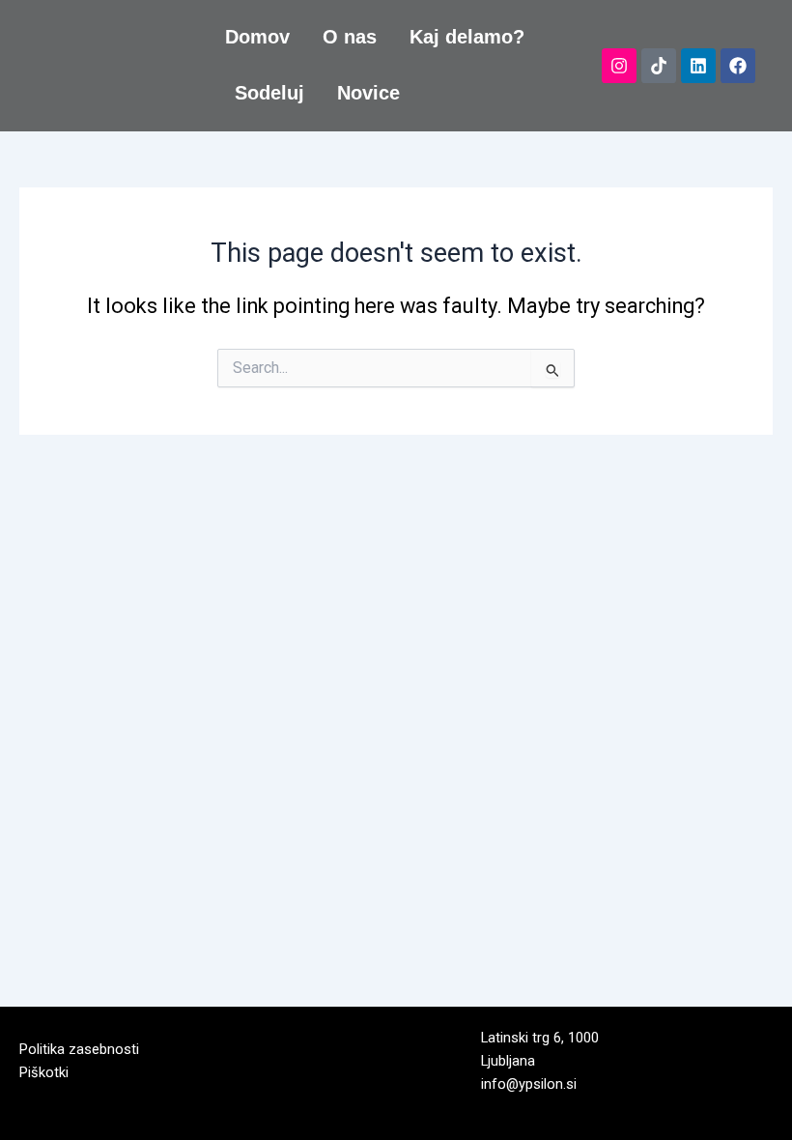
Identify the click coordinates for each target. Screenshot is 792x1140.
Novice (368, 92)
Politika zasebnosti (79, 1049)
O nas (350, 36)
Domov (257, 36)
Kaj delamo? (467, 36)
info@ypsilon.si (529, 1084)
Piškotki (44, 1072)
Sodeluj (269, 92)
